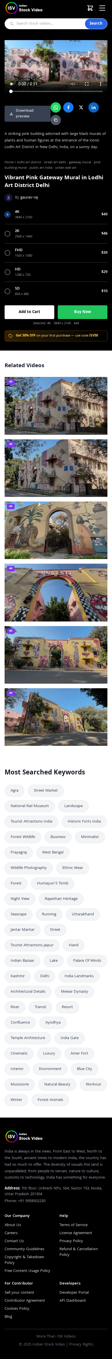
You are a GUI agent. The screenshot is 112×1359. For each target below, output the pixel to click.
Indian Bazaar (22, 961)
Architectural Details (28, 992)
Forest (16, 883)
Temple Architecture (28, 1038)
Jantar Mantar (22, 930)
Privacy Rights (81, 1345)
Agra (14, 791)
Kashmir (18, 976)
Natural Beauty (57, 1084)
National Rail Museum (30, 806)
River (15, 1007)
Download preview (25, 114)
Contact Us (14, 1241)
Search (96, 24)
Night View (20, 899)
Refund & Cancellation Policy (78, 1252)
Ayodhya (53, 1023)
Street (55, 930)
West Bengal (52, 852)
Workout (93, 1084)
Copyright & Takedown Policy (24, 1260)
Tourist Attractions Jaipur (32, 945)
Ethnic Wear (72, 868)
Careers (11, 1233)
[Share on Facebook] (68, 107)
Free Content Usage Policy (27, 1271)
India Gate (70, 1038)
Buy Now (82, 312)
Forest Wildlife (23, 837)
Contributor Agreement (25, 1301)
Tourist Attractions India (31, 822)
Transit (40, 1007)
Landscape (73, 806)
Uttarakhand (83, 914)
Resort (67, 1007)
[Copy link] (56, 120)
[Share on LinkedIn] (93, 107)
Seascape (18, 914)
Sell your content (19, 1293)
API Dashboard (72, 1301)
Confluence (20, 1023)
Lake (54, 961)
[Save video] (100, 383)
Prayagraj (19, 852)
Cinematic (19, 1054)
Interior (17, 1069)
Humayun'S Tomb (52, 883)
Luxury (49, 1054)
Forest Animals (50, 1100)
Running (49, 914)
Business (58, 837)
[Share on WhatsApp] (56, 107)
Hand (73, 945)
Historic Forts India (84, 822)
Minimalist (90, 837)
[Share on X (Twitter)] (81, 107)
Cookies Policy (17, 1309)
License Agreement (75, 1233)
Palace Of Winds (87, 961)
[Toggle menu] (102, 8)
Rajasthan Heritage (61, 899)
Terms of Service (73, 1225)
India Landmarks (79, 976)
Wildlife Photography (29, 868)
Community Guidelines (24, 1249)
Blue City (84, 1069)
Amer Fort (79, 1054)
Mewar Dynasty (74, 992)
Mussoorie (20, 1084)
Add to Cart (29, 312)
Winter (16, 1100)
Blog (8, 1317)
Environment (50, 1069)
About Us (13, 1225)
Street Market (46, 791)
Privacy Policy (71, 1241)
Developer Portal (74, 1293)
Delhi (44, 976)
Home (9, 162)
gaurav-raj (29, 197)
